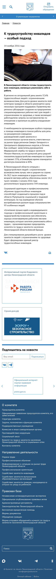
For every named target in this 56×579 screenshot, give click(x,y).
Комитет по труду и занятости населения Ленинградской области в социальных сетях (23, 441)
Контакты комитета (11, 445)
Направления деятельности (20, 452)
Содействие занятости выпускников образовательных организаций (19, 477)
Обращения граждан (12, 516)
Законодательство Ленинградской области (22, 506)
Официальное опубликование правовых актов (24, 499)
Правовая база (11, 491)
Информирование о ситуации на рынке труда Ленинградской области (24, 465)
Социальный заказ (11, 436)
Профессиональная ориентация (17, 469)
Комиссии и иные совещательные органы (22, 429)
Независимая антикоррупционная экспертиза (24, 495)
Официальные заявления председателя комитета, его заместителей (27, 414)
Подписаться (37, 356)
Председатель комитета (13, 409)
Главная (5, 23)
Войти (36, 576)
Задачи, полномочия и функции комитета (22, 422)
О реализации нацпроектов (28, 16)
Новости (17, 23)
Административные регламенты (17, 502)
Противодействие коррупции (16, 433)
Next (54, 385)
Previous (2, 385)
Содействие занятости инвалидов (18, 473)
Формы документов (11, 513)
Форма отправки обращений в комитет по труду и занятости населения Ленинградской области (26, 521)
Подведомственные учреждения (17, 426)
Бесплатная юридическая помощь (18, 509)
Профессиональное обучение (16, 460)
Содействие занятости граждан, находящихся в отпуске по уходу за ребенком (24, 483)
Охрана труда (8, 457)
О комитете (9, 405)
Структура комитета (11, 419)
